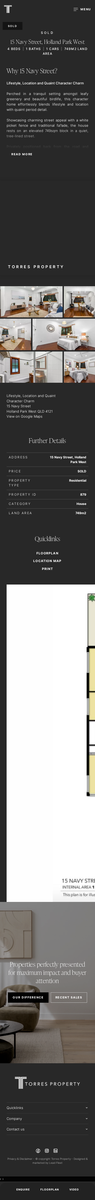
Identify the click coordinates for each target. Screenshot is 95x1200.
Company (14, 1118)
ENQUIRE (23, 1189)
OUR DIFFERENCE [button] (28, 997)
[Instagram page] (47, 1151)
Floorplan (49, 1189)
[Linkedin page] (56, 1151)
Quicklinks (15, 1107)
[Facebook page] (38, 1151)
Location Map (47, 561)
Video (74, 1189)
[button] (47, 569)
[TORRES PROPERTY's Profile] (47, 228)
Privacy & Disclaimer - (21, 1159)
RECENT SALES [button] (68, 997)
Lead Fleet (56, 1163)
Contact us (16, 1129)
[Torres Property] (8, 9)
